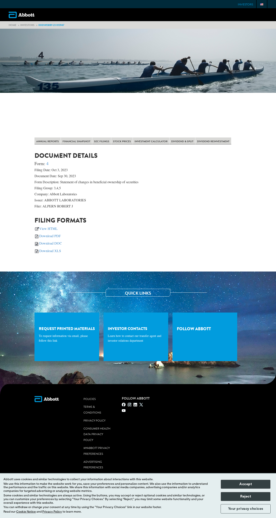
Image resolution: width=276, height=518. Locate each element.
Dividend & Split (182, 141)
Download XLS (50, 250)
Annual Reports (47, 141)
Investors (245, 4)
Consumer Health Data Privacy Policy (96, 434)
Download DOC (50, 243)
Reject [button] (245, 496)
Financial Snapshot (76, 141)
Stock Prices (122, 141)
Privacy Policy (94, 421)
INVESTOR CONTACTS (134, 334)
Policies (89, 399)
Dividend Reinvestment (213, 141)
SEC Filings (101, 141)
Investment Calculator (151, 141)
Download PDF (50, 236)
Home (12, 25)
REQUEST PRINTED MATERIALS (67, 334)
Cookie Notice (26, 511)
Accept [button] (245, 484)
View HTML (48, 228)
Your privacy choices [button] (245, 508)
